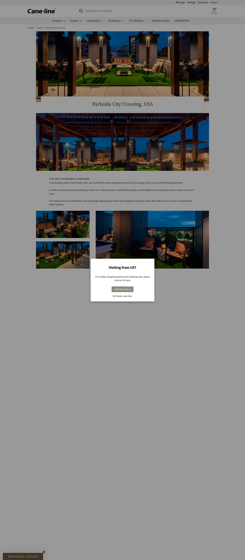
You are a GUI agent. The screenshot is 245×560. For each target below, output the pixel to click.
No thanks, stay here (122, 296)
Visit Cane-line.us (122, 289)
